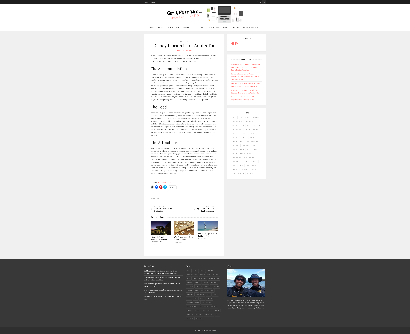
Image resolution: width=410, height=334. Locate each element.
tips (247, 165)
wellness (250, 173)
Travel (151, 28)
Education (236, 28)
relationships (249, 157)
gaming (252, 137)
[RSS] (260, 2)
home (241, 141)
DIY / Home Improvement (252, 28)
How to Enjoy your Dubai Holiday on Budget (207, 234)
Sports (225, 28)
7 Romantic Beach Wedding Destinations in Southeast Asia (160, 239)
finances (253, 133)
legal (242, 149)
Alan (178, 50)
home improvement (253, 141)
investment (245, 145)
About (146, 2)
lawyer (235, 149)
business (256, 117)
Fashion (186, 28)
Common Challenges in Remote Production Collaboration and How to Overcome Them (245, 76)
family (255, 129)
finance (243, 133)
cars (242, 125)
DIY (248, 125)
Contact (153, 2)
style (234, 165)
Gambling (244, 137)
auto (240, 117)
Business (161, 28)
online (235, 153)
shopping (246, 161)
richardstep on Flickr (165, 182)
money (255, 149)
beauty (247, 117)
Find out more (260, 308)
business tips (250, 121)
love (248, 149)
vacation (241, 173)
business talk (237, 121)
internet (236, 145)
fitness (235, 137)
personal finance (246, 153)
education (256, 125)
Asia (234, 117)
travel (254, 165)
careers (235, 125)
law (254, 145)
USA (234, 173)
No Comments (187, 50)
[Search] (264, 2)
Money (170, 28)
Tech (194, 28)
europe (248, 129)
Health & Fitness (213, 28)
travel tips (254, 169)
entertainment (237, 129)
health (235, 141)
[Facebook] (257, 2)
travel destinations (240, 169)
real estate (237, 157)
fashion (235, 133)
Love (202, 28)
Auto (178, 28)
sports (255, 161)
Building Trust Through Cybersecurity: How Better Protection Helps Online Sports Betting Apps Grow (245, 67)
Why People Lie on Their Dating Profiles (183, 238)
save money (236, 161)
